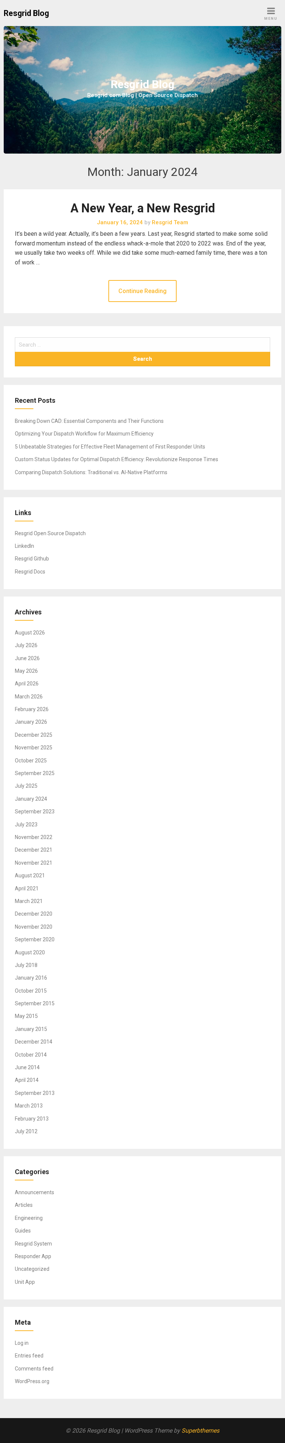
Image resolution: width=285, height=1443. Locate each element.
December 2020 (33, 914)
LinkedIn (24, 546)
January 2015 (31, 1029)
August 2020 (30, 952)
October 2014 (31, 1055)
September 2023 (35, 811)
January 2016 (31, 978)
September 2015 (35, 1003)
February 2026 (32, 709)
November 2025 (33, 748)
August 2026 (30, 633)
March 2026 (29, 697)
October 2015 (31, 991)
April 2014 (27, 1080)
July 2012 (26, 1131)
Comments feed (34, 1369)
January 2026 (31, 722)
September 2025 (35, 773)
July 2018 (26, 965)
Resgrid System (33, 1244)
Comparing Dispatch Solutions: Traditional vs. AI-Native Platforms (91, 472)
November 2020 (33, 927)
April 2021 (27, 888)
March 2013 (29, 1106)
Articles (24, 1205)
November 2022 (33, 837)
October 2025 (31, 761)
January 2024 (31, 799)
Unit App (25, 1282)
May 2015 (26, 1016)
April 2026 (27, 684)
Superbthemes (200, 1430)
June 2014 (27, 1067)
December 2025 (33, 735)
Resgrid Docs (30, 572)
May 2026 (26, 671)
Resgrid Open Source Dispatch (50, 533)
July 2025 (26, 786)
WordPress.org (32, 1381)
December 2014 (33, 1042)
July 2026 (26, 645)
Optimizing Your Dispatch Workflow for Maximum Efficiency (84, 434)
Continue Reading (142, 291)
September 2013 (35, 1093)
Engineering (29, 1218)
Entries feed (29, 1356)
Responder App (33, 1256)
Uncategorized (32, 1269)
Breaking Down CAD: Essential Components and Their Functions (89, 421)
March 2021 (29, 901)
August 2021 (30, 875)
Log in (22, 1343)
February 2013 (32, 1119)
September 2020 (35, 939)
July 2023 (26, 824)
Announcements (34, 1192)
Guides (23, 1231)
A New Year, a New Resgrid (143, 208)
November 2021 (33, 863)
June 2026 (27, 658)
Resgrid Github (32, 559)
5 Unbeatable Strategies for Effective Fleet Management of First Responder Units (110, 447)
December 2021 (33, 850)
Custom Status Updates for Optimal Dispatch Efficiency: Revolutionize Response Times (116, 459)
